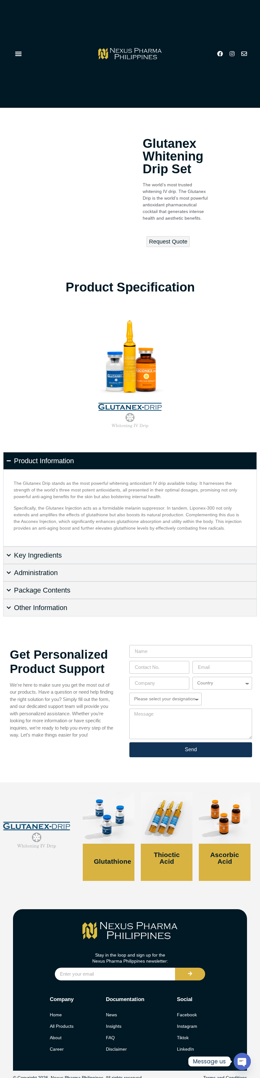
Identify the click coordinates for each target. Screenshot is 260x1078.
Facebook (187, 1014)
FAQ (110, 1037)
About (56, 1037)
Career (57, 1049)
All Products (62, 1026)
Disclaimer (116, 1049)
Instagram (187, 1026)
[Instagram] (232, 54)
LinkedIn (185, 1049)
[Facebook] (220, 54)
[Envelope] (244, 54)
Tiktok (183, 1037)
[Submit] (190, 974)
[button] (18, 54)
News (111, 1014)
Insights (113, 1026)
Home (56, 1014)
